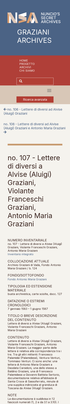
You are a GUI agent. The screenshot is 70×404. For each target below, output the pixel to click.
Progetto (27, 64)
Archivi (25, 67)
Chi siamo (27, 70)
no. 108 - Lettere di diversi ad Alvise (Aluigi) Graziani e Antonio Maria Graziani (34, 126)
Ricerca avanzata (35, 99)
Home (23, 60)
